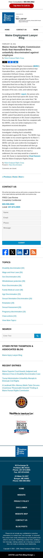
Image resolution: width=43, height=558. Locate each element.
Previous (6, 177)
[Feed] (33, 252)
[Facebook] (5, 252)
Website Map (21, 514)
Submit (21, 243)
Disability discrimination (13, 268)
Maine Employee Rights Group (30, 548)
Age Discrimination (11, 294)
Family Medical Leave (12, 290)
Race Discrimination (15, 165)
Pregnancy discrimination (14, 312)
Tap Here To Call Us (21, 6)
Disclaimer (21, 507)
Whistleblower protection (13, 281)
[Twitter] (12, 252)
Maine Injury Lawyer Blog (12, 355)
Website (21, 495)
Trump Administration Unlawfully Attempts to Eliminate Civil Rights (19, 379)
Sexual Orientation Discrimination (17, 299)
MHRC (36, 66)
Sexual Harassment (11, 307)
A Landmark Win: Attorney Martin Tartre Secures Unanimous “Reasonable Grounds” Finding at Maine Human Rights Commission (20, 387)
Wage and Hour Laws (12, 272)
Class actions (9, 316)
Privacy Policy (21, 501)
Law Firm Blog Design (20, 555)
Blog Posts (21, 526)
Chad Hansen (34, 156)
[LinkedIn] (19, 252)
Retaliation (8, 303)
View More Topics (9, 320)
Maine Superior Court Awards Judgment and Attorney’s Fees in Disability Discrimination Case (21, 372)
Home (7, 30)
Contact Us (21, 30)
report (23, 94)
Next (21, 177)
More (36, 30)
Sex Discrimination (11, 277)
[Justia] (26, 252)
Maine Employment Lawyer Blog (21, 17)
